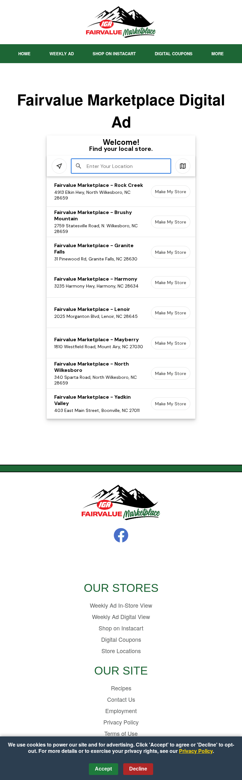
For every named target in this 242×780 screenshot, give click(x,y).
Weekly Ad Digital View (121, 616)
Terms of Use (121, 733)
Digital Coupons (174, 54)
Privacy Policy (121, 722)
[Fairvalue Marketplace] (121, 503)
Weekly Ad (61, 54)
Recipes (121, 688)
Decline (138, 768)
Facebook (121, 535)
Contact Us (121, 699)
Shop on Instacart (114, 54)
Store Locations (121, 650)
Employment (121, 710)
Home (24, 54)
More (217, 54)
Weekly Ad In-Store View (121, 605)
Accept (103, 768)
